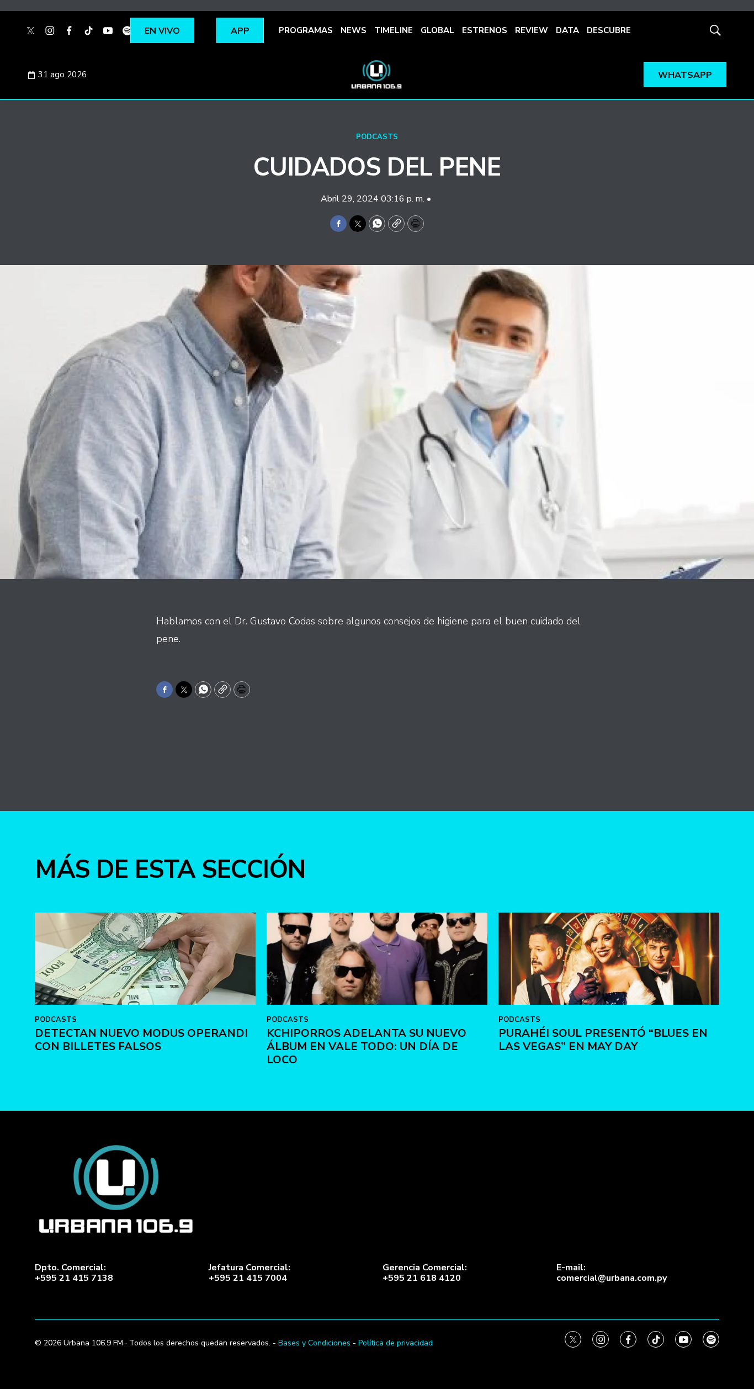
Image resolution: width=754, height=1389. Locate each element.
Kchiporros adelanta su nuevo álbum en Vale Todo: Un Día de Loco (366, 1046)
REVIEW (531, 30)
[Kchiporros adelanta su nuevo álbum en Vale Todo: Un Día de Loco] (377, 959)
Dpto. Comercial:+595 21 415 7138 (74, 1273)
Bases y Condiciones (314, 1343)
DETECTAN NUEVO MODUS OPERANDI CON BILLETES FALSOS (141, 1040)
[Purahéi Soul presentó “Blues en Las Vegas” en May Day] (608, 959)
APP (240, 31)
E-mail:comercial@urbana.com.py (611, 1273)
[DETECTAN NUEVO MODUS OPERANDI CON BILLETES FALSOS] (145, 959)
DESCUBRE (609, 30)
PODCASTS (377, 137)
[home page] (377, 74)
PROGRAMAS (306, 30)
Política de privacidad (395, 1343)
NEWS (354, 30)
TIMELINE (393, 30)
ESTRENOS (484, 30)
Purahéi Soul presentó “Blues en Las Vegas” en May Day (603, 1040)
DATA (567, 30)
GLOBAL (437, 30)
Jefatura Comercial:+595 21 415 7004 (249, 1273)
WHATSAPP (685, 75)
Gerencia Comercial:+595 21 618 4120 (425, 1273)
